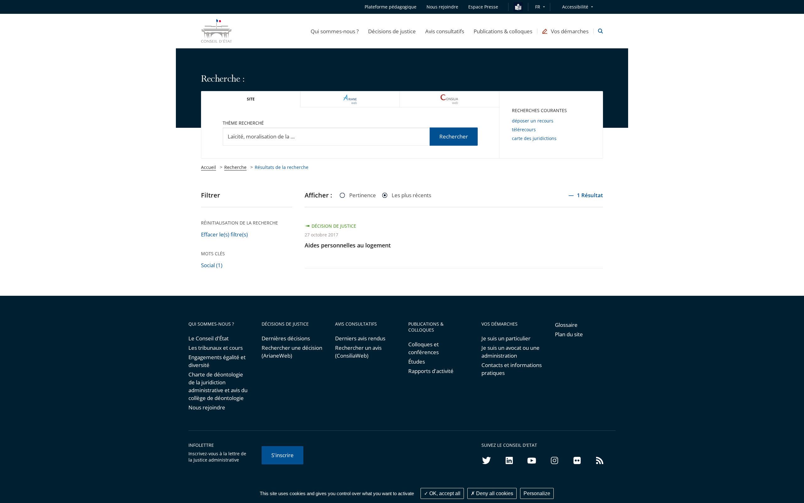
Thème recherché (243, 123)
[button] (335, 31)
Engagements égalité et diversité (217, 361)
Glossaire (566, 324)
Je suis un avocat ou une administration (510, 351)
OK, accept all (444, 493)
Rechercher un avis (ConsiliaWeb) (358, 351)
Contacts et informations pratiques (511, 368)
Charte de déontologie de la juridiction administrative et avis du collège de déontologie (217, 386)
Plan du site (569, 334)
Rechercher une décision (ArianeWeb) (292, 351)
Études (416, 361)
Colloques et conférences (423, 348)
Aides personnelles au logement (348, 245)
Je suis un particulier (505, 338)
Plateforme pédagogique (390, 7)
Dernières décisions (286, 338)
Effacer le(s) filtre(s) (224, 234)
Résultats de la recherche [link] (281, 167)
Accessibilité (575, 7)
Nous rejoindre (206, 407)
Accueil (208, 167)
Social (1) (211, 265)
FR (537, 7)
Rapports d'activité (431, 371)
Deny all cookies (494, 493)
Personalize (537, 493)
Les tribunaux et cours (215, 347)
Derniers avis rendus (360, 338)
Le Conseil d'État (208, 338)
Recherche (235, 167)
